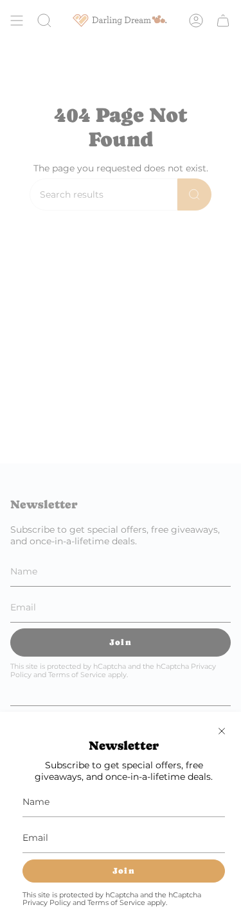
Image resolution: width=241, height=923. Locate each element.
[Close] (221, 731)
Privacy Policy (46, 903)
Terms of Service (116, 903)
